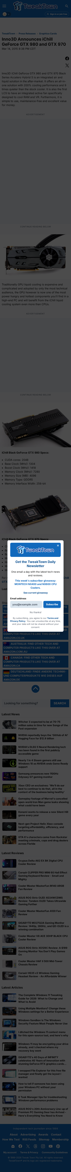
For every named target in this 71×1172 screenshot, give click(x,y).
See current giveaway (35, 592)
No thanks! (35, 612)
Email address (18, 598)
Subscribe (52, 604)
